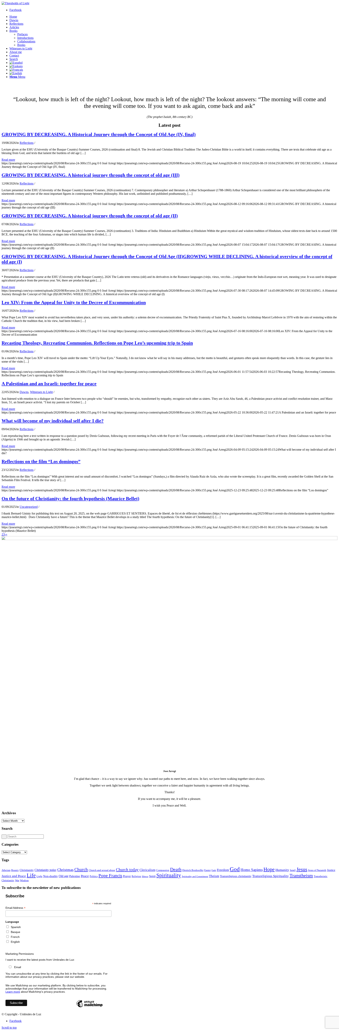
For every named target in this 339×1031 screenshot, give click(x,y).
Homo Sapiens (252, 870)
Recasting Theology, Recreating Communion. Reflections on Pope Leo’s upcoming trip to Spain (97, 343)
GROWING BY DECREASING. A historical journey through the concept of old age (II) (90, 215)
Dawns (24, 392)
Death (175, 869)
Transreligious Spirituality (270, 876)
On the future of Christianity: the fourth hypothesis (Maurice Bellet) (70, 498)
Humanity (282, 870)
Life (31, 875)
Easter (207, 870)
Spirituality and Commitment (195, 876)
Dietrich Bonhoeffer (192, 870)
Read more (8, 159)
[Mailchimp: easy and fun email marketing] (89, 1007)
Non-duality (50, 876)
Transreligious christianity (236, 876)
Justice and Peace (14, 876)
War (17, 880)
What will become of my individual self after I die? (53, 420)
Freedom (223, 870)
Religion (136, 876)
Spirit (152, 876)
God (235, 869)
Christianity (27, 870)
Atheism (6, 870)
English (15, 941)
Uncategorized (29, 506)
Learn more (12, 991)
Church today (127, 869)
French (15, 936)
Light (39, 876)
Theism (214, 876)
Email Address (15, 908)
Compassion (162, 870)
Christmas (65, 869)
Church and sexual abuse (102, 870)
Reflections (27, 142)
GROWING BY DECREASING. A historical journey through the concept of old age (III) (91, 175)
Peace (85, 876)
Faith (213, 870)
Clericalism (147, 870)
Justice (331, 870)
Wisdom (24, 880)
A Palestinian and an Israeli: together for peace (49, 383)
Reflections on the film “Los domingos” (41, 461)
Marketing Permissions (19, 953)
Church (81, 869)
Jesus (301, 869)
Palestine (74, 876)
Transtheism (301, 875)
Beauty (15, 870)
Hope (269, 869)
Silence (145, 876)
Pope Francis (110, 875)
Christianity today (45, 870)
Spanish (16, 927)
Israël (293, 870)
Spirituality (168, 875)
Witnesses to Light (41, 392)
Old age (63, 876)
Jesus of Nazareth (317, 870)
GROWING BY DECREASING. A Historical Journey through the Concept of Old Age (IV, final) (99, 134)
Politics (94, 876)
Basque (15, 932)
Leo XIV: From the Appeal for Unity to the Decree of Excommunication (74, 302)
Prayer (127, 876)
